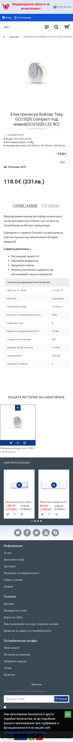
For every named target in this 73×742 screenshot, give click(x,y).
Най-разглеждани (17, 462)
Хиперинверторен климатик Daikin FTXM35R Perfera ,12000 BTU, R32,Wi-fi (19, 501)
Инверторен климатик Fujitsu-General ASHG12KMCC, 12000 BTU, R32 (54, 501)
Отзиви (50, 206)
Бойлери (14, 36)
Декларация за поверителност (25, 732)
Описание (25, 206)
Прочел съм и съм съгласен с (23, 708)
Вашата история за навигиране (36, 397)
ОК (67, 714)
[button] (32, 521)
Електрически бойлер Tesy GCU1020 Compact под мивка (18, 448)
